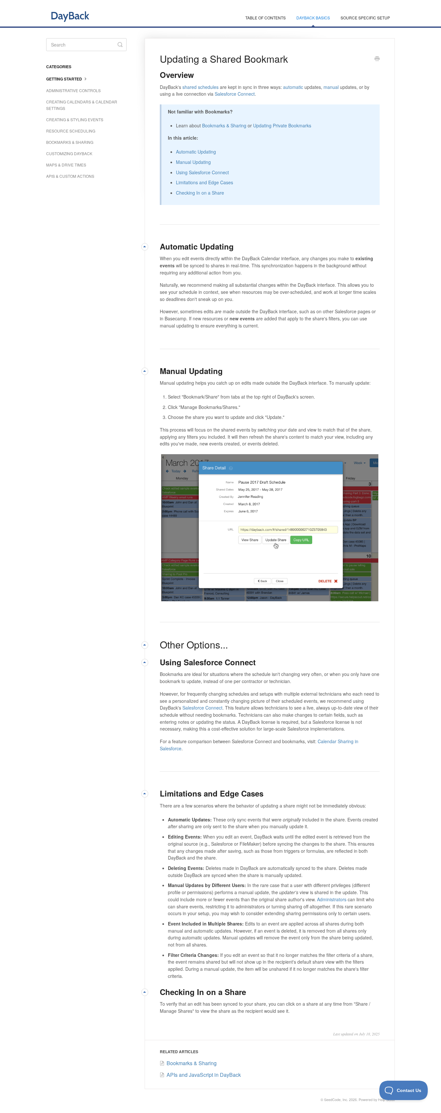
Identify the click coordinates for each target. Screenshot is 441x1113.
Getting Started (64, 79)
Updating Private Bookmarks (282, 125)
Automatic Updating (196, 151)
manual (331, 87)
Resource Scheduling (70, 131)
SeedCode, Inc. (336, 1099)
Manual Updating (193, 162)
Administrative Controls (73, 90)
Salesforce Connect (235, 94)
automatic (293, 87)
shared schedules (200, 87)
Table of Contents (265, 17)
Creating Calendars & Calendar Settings (81, 105)
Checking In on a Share (200, 192)
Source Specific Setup (365, 17)
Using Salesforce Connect (202, 172)
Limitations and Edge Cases (204, 182)
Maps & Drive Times (66, 164)
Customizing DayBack (69, 153)
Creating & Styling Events (74, 119)
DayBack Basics (313, 17)
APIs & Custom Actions (70, 176)
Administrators (331, 899)
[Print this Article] (377, 59)
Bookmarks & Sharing (224, 125)
